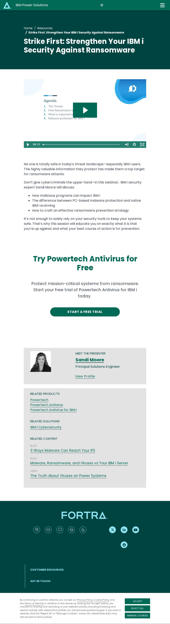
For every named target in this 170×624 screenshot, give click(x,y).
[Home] (7, 5)
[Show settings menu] (134, 144)
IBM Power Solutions (32, 5)
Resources (44, 28)
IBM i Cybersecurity (46, 427)
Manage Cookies (137, 615)
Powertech (39, 400)
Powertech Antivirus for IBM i (53, 409)
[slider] (82, 144)
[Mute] (126, 144)
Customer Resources (47, 570)
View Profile (85, 376)
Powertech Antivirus (46, 404)
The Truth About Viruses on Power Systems (68, 475)
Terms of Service (34, 603)
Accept (137, 601)
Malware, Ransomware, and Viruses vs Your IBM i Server (79, 463)
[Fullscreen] (142, 144)
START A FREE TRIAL (85, 311)
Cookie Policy (101, 599)
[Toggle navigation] (163, 5)
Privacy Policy (85, 599)
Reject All (137, 608)
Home (28, 28)
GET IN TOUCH (40, 581)
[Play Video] (28, 144)
